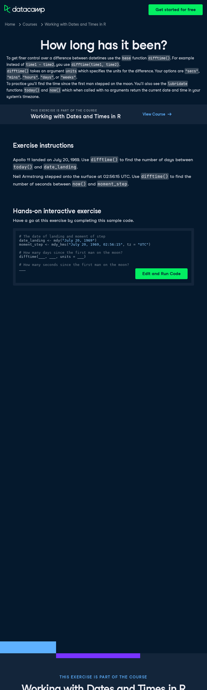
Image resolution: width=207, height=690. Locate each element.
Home (10, 24)
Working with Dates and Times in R (75, 24)
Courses (30, 24)
